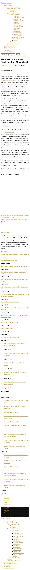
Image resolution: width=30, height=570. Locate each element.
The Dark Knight (18, 37)
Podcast (6, 48)
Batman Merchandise (9, 47)
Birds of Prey (17, 34)
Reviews (12, 10)
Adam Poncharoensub (11, 215)
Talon (15, 40)
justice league (8, 219)
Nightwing (16, 25)
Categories (3, 493)
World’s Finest (17, 38)
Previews (13, 11)
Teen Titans (17, 35)
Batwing (16, 29)
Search (18, 54)
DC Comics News (8, 51)
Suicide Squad (17, 32)
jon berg (18, 217)
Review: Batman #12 (7, 328)
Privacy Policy (7, 502)
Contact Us (6, 498)
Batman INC (17, 19)
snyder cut (19, 219)
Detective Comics (18, 17)
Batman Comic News (13, 13)
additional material (9, 132)
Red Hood (16, 31)
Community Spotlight (13, 45)
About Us (6, 500)
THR (9, 98)
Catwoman (16, 28)
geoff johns (6, 217)
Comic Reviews (15, 42)
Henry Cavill (12, 217)
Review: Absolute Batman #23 (10, 302)
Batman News (8, 5)
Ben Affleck (24, 215)
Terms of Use (7, 504)
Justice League (18, 26)
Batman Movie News (13, 7)
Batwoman (16, 23)
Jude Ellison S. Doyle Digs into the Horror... (14, 266)
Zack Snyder (25, 219)
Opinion (9, 43)
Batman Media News (13, 8)
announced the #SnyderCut (9, 80)
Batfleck (19, 215)
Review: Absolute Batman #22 (10, 322)
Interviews (6, 50)
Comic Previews (15, 14)
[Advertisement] (15, 196)
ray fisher (14, 219)
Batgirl (15, 22)
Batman (15, 16)
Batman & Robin (18, 20)
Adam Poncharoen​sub (7, 65)
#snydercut (3, 215)
